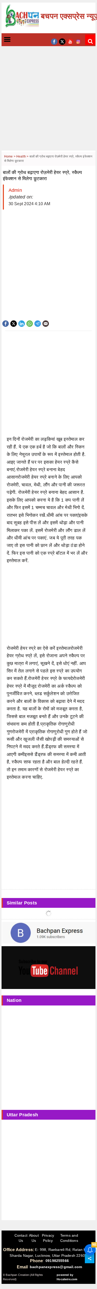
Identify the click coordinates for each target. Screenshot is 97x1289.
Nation (14, 1000)
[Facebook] (5, 323)
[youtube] (70, 41)
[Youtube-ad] (49, 967)
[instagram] (78, 41)
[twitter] (62, 41)
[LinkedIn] (21, 323)
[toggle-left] (17, 40)
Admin (15, 190)
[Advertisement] (48, 102)
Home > (10, 156)
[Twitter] (13, 323)
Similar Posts (22, 902)
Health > (22, 156)
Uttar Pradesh (22, 1114)
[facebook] (54, 41)
